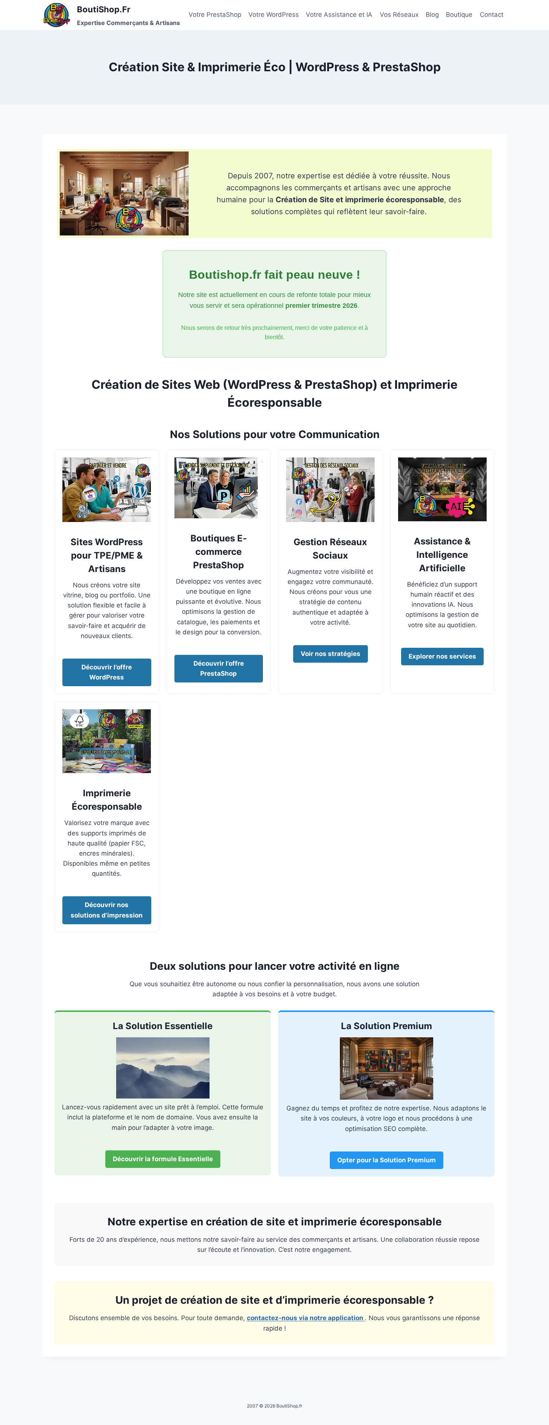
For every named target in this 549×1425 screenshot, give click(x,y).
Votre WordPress (273, 14)
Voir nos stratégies (330, 653)
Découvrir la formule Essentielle (163, 1159)
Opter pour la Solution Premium (386, 1160)
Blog (432, 14)
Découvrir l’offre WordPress (106, 672)
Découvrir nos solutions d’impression (107, 910)
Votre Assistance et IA (339, 14)
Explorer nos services (442, 656)
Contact (491, 14)
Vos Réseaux (399, 14)
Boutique (459, 14)
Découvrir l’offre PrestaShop (218, 668)
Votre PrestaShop (215, 14)
